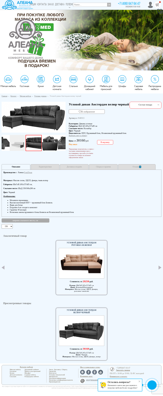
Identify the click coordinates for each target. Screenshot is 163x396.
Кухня (41, 86)
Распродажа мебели (155, 87)
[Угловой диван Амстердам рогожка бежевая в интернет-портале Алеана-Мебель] (81, 263)
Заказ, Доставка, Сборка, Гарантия (58, 370)
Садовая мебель (138, 87)
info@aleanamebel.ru (94, 380)
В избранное (88, 111)
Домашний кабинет (89, 87)
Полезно (70, 4)
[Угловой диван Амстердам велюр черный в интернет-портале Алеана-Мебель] (33, 117)
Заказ (51, 4)
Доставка (59, 4)
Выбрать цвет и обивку (78, 135)
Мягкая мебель (8, 86)
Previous (3, 267)
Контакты (41, 4)
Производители (54, 382)
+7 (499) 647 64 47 (129, 4)
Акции (33, 4)
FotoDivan (28, 172)
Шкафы (122, 86)
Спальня (73, 86)
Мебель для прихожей (106, 87)
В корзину (105, 142)
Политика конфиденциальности (61, 380)
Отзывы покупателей (57, 375)
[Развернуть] (158, 104)
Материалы (53, 376)
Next (160, 268)
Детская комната (57, 87)
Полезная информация (57, 378)
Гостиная (24, 86)
